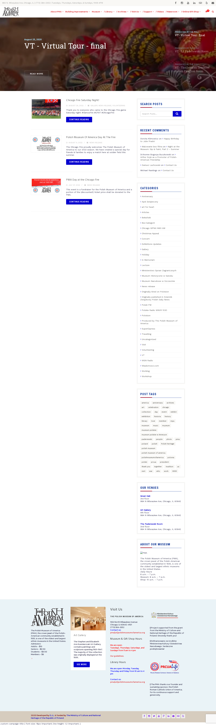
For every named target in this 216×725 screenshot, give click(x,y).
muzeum (166, 426)
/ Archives (121, 11)
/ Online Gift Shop (190, 11)
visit (143, 471)
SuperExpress (148, 329)
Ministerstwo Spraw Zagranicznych (159, 270)
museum (145, 426)
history (168, 416)
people (159, 439)
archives (170, 403)
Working (146, 371)
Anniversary (147, 196)
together (158, 467)
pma (178, 439)
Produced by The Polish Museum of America (158, 322)
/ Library (108, 11)
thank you (146, 467)
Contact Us (171, 165)
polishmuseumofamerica (153, 457)
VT (143, 355)
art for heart (148, 207)
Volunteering (118, 106)
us (178, 467)
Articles (145, 212)
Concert (146, 239)
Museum (96, 11)
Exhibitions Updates (151, 244)
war (150, 471)
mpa (172, 421)
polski (144, 462)
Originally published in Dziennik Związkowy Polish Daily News (156, 298)
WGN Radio (147, 360)
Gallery (94, 106)
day (156, 412)
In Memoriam (148, 260)
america (145, 403)
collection (146, 412)
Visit (144, 344)
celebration (153, 407)
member (162, 421)
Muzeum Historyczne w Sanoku (157, 276)
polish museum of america (153, 453)
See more (82, 664)
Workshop (147, 376)
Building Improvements (76, 11)
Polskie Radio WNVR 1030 (154, 310)
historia (157, 416)
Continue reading (79, 119)
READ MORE (36, 74)
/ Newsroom (171, 11)
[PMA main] (10, 11)
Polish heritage (167, 444)
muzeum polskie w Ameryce (154, 435)
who (158, 471)
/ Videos (160, 11)
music (155, 426)
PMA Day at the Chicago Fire (82, 180)
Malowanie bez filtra (152, 146)
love (153, 421)
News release (105, 106)
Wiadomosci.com (150, 366)
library (144, 421)
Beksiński (146, 217)
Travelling (146, 334)
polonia (171, 457)
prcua (153, 462)
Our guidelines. (117, 656)
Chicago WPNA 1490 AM (153, 228)
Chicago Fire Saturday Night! (82, 100)
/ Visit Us (134, 11)
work (166, 471)
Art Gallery (80, 635)
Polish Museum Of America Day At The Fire (90, 137)
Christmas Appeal (150, 233)
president (164, 462)
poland (145, 444)
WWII (174, 471)
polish (154, 444)
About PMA (56, 11)
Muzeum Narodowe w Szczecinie (158, 281)
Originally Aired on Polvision (155, 291)
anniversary (158, 403)
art (143, 407)
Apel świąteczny (150, 202)
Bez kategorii (148, 223)
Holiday (145, 254)
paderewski (147, 439)
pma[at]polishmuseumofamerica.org (127, 632)
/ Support (147, 11)
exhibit (173, 412)
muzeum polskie (149, 430)
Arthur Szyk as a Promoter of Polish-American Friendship (158, 158)
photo (169, 439)
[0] (205, 11)
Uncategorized (149, 339)
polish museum (148, 448)
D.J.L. (52, 715)
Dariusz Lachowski (151, 165)
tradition (169, 467)
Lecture (145, 265)
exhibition (146, 416)
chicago (165, 407)
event (164, 412)
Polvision (146, 315)
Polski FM (146, 305)
